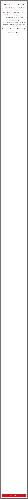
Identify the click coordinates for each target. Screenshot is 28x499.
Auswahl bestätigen (14, 492)
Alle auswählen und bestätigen (14, 495)
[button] (14, 32)
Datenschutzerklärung (14, 20)
